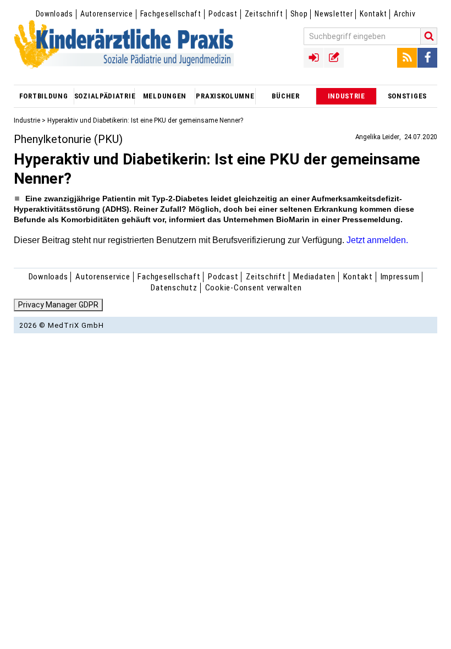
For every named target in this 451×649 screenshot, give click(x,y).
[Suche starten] (429, 36)
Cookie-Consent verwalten (253, 288)
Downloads (54, 13)
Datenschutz (174, 288)
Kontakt (373, 13)
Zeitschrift (264, 13)
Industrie (27, 120)
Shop (299, 13)
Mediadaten (314, 277)
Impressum (400, 277)
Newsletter (334, 13)
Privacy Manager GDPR (58, 304)
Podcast (223, 13)
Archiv (404, 13)
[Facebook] (427, 58)
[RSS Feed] (407, 58)
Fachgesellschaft (170, 13)
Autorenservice (106, 13)
